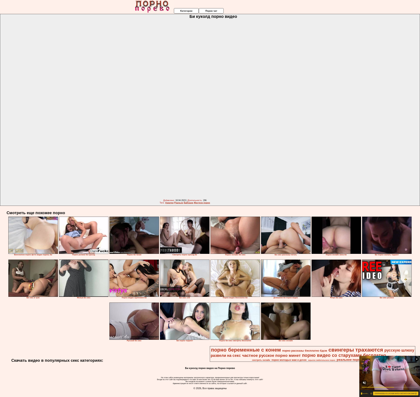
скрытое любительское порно (321, 360)
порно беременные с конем (246, 350)
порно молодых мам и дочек (289, 360)
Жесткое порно (202, 203)
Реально (178, 203)
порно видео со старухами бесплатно (344, 355)
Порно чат (211, 11)
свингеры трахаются (355, 350)
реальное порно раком (355, 359)
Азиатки (169, 203)
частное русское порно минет (271, 355)
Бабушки (188, 203)
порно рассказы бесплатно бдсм (304, 350)
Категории (186, 11)
